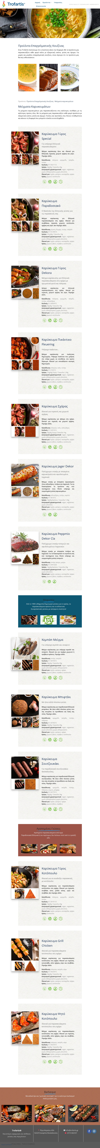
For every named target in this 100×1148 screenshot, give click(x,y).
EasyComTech (6, 1144)
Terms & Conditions (28, 1144)
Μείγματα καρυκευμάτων (64, 101)
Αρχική (37, 2)
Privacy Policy (16, 1144)
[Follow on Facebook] (89, 1131)
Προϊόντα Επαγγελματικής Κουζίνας (40, 101)
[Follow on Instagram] (94, 1131)
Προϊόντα (46, 2)
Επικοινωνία (41, 6)
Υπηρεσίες (58, 2)
